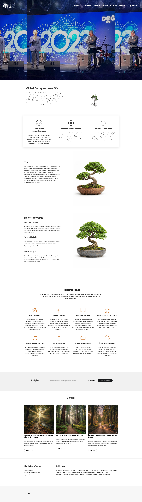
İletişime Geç (105, 380)
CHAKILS (29, 493)
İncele (28, 450)
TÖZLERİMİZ (107, 6)
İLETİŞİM (122, 6)
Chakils (92, 380)
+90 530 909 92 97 (34, 472)
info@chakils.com (34, 475)
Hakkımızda (87, 6)
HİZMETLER (97, 6)
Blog (115, 6)
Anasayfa (76, 6)
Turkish (134, 6)
